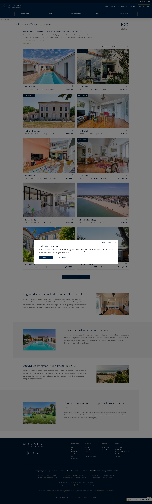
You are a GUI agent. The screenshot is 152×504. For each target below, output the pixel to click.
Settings (62, 257)
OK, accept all (45, 257)
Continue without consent (108, 242)
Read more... (69, 253)
